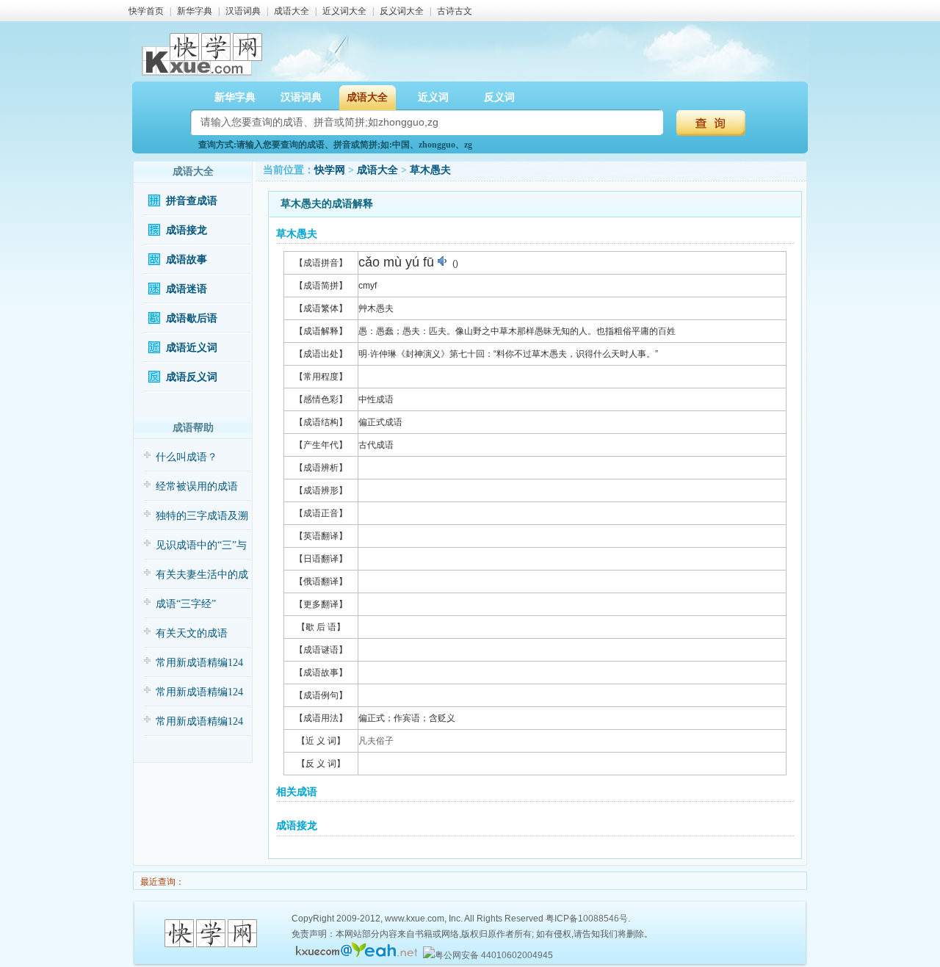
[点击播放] (443, 261)
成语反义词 (191, 377)
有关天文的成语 (192, 633)
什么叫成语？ (186, 457)
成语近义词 (191, 347)
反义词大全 (402, 11)
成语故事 (186, 259)
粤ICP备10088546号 (587, 918)
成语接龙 (186, 230)
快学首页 (146, 11)
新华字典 (194, 11)
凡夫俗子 (376, 741)
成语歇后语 (191, 318)
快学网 (329, 169)
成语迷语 (186, 288)
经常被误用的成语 (197, 486)
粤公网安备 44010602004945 (494, 955)
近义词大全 (344, 11)
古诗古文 (454, 11)
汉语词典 (243, 11)
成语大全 (291, 11)
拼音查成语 (191, 200)
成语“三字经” (186, 603)
